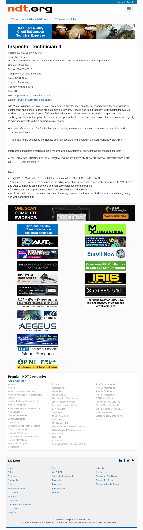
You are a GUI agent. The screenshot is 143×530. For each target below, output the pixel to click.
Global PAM (57, 391)
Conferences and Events (19, 504)
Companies (13, 480)
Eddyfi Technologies (17, 443)
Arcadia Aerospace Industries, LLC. (24, 408)
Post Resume (58, 488)
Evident (55, 384)
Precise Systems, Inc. (106, 391)
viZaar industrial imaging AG (109, 416)
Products (12, 496)
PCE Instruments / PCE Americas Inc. (69, 444)
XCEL (99, 419)
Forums (55, 492)
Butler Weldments (16, 419)
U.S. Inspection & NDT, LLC (109, 409)
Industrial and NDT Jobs (35, 19)
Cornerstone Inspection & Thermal (24, 426)
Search (55, 468)
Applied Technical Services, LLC (23, 401)
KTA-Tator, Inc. (59, 409)
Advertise (100, 468)
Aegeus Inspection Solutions (21, 391)
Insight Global (58, 395)
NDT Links (13, 508)
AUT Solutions (15, 412)
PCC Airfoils (57, 440)
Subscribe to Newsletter (63, 476)
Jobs (10, 472)
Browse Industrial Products (108, 484)
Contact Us (101, 472)
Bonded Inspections (17, 415)
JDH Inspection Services (63, 402)
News (10, 484)
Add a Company (17, 380)
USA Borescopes (104, 412)
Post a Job (57, 480)
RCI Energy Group (105, 398)
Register (131, 2)
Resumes (12, 476)
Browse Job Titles (104, 480)
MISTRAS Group (60, 416)
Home (11, 468)
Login (120, 2)
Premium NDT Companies (27, 376)
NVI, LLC (56, 437)
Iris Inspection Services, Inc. (65, 398)
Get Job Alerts (58, 472)
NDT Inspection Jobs (64, 19)
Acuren (11, 384)
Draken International (17, 440)
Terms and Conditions (106, 476)
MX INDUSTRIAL (60, 423)
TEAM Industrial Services (108, 402)
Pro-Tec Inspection (105, 395)
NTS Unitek (57, 433)
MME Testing (58, 419)
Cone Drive (13, 422)
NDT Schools (14, 492)
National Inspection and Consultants (69, 426)
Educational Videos (17, 488)
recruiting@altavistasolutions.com (34, 99)
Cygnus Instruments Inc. (19, 429)
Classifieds (13, 500)
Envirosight (13, 447)
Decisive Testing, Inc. (18, 433)
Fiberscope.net (59, 388)
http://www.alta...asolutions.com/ (32, 95)
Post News (57, 484)
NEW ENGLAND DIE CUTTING (67, 430)
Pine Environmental (105, 384)
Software (12, 512)
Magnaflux (57, 412)
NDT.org (13, 19)
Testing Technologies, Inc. (108, 405)
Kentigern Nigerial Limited (64, 405)
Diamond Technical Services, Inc (23, 436)
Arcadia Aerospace (17, 405)
